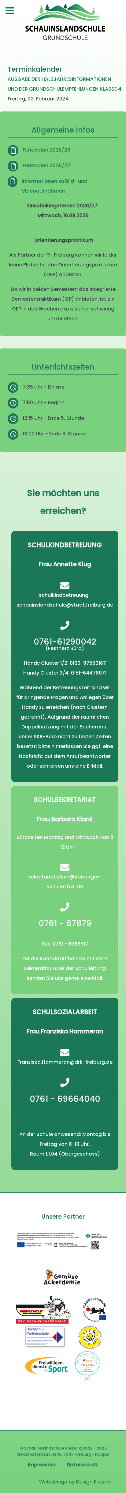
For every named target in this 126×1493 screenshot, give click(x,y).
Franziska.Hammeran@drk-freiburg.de (65, 1062)
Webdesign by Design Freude (75, 1481)
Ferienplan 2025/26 (46, 149)
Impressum (42, 1464)
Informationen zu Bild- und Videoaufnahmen (54, 186)
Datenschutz (82, 1464)
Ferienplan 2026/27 (46, 165)
